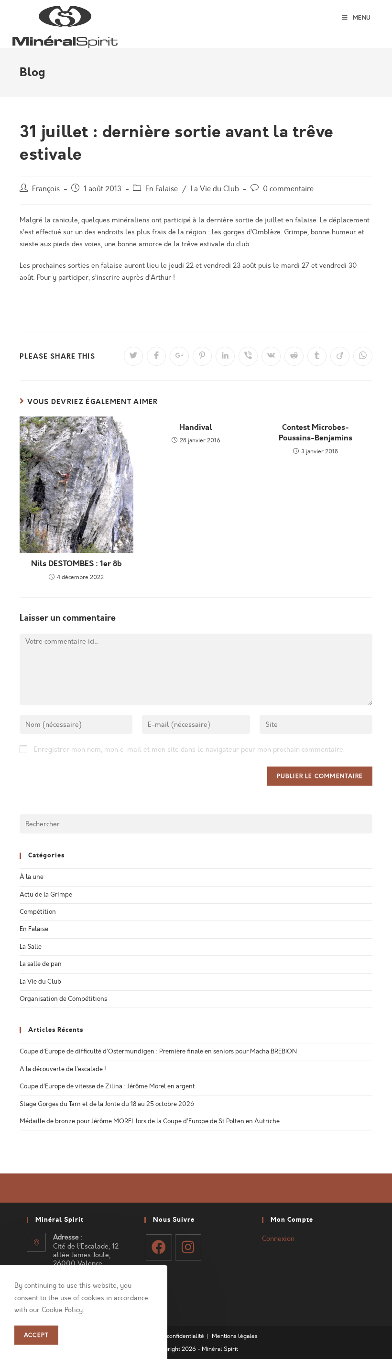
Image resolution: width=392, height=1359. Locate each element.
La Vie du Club (215, 189)
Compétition (38, 912)
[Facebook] (159, 1247)
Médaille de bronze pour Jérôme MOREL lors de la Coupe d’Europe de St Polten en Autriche (150, 1121)
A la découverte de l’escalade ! (63, 1069)
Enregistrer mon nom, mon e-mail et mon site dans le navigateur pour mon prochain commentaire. (189, 749)
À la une (32, 877)
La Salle (31, 947)
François (46, 189)
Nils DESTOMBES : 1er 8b (76, 564)
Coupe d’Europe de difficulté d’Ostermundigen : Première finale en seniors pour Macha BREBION (158, 1051)
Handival (195, 427)
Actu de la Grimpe (46, 894)
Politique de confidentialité (169, 1336)
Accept (36, 1335)
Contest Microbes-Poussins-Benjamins (315, 432)
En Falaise (161, 189)
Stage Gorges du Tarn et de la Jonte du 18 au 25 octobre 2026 (107, 1104)
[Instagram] (188, 1247)
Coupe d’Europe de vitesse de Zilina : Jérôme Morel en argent (107, 1086)
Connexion (278, 1238)
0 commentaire (288, 189)
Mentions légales (235, 1336)
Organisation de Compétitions (63, 999)
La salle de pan (41, 964)
